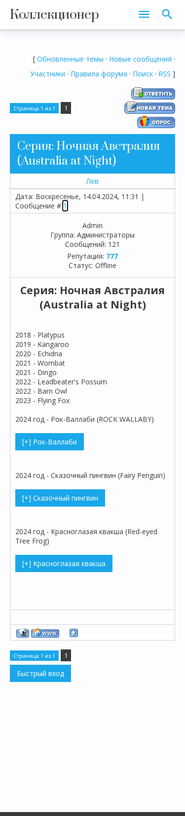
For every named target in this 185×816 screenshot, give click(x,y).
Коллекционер (54, 14)
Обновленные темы (70, 59)
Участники (47, 73)
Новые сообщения (140, 59)
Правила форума (99, 73)
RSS (164, 73)
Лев (92, 181)
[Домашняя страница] (45, 633)
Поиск (143, 73)
